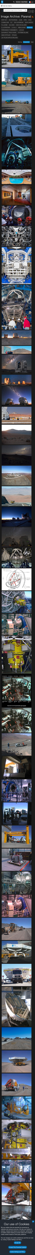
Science (18, 2)
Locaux (21, 30)
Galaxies (11, 25)
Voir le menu (7, 6)
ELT (11, 22)
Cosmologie (5, 22)
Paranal (29, 27)
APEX (25, 20)
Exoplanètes (29, 22)
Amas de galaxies (21, 25)
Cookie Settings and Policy (17, 1251)
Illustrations (5, 27)
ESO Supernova (18, 22)
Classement (26, 42)
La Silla (14, 27)
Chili (29, 20)
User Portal (24, 2)
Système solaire (23, 32)
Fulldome (4, 25)
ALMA (20, 20)
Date (32, 42)
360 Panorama (13, 20)
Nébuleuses (21, 27)
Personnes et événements (9, 30)
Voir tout (4, 20)
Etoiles (14, 35)
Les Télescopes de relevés (9, 37)
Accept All (17, 1242)
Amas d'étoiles (5, 35)
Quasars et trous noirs (8, 32)
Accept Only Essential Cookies (17, 1247)
